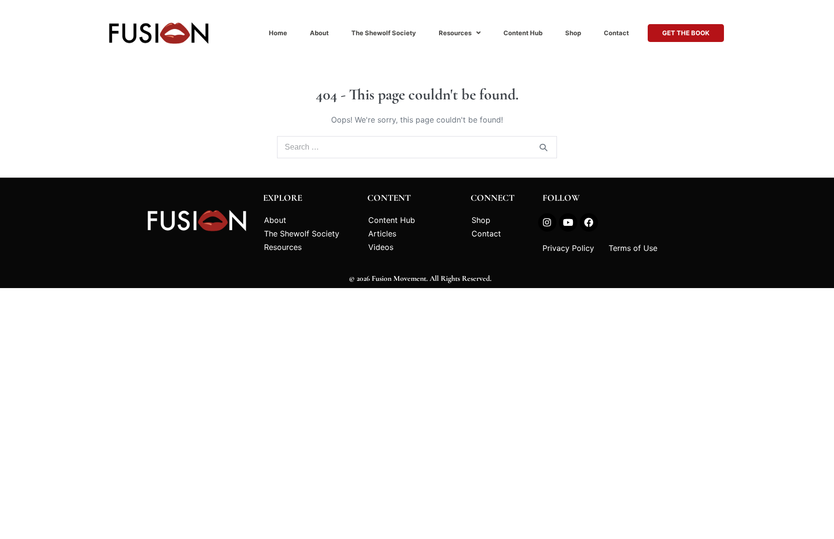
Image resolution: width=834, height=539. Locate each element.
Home (278, 33)
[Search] (543, 147)
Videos (380, 247)
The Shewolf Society (383, 33)
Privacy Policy (568, 248)
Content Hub (522, 33)
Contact (616, 33)
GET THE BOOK (685, 33)
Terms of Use (633, 248)
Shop (573, 33)
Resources (455, 33)
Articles (382, 233)
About (319, 33)
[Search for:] (417, 147)
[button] (460, 33)
